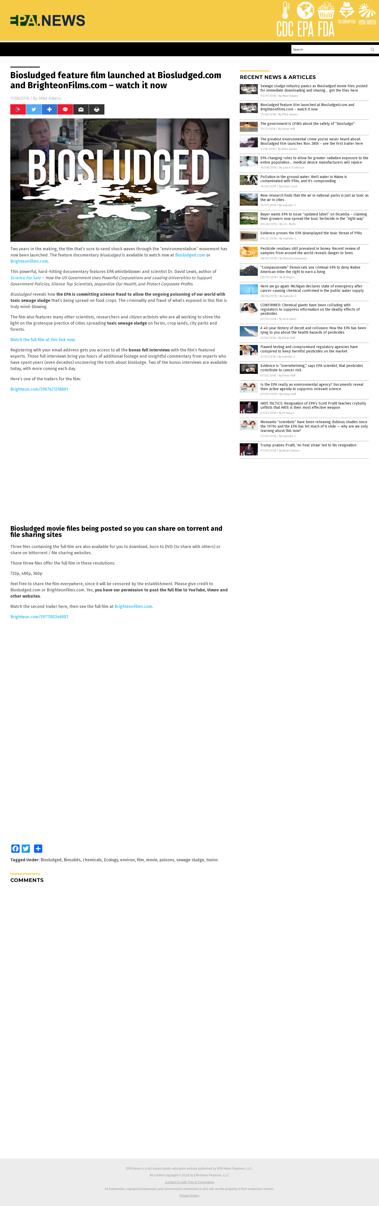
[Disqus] (119, 951)
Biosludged (51, 859)
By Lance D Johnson (291, 167)
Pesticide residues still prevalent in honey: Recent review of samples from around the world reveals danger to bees (310, 250)
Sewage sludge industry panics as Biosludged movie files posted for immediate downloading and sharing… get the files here (313, 88)
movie (151, 859)
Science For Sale (25, 277)
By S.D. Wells (287, 224)
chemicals (92, 859)
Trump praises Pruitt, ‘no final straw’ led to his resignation (308, 445)
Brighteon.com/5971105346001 (39, 616)
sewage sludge (190, 859)
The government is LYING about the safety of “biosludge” (307, 124)
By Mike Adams (288, 96)
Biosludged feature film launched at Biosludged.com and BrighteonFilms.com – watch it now (307, 107)
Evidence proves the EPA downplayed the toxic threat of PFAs (311, 233)
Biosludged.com (190, 255)
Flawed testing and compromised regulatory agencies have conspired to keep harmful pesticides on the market (309, 349)
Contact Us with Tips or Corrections (189, 1182)
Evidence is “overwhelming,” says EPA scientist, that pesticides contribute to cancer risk (311, 368)
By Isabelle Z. (287, 205)
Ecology (111, 859)
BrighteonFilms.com (29, 261)
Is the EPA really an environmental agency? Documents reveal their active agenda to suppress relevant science (312, 386)
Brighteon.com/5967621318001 (39, 389)
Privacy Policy (189, 1195)
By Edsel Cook (288, 186)
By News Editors (289, 450)
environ (127, 859)
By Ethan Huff (286, 129)
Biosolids (72, 859)
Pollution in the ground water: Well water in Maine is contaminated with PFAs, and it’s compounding (303, 179)
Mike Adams (50, 98)
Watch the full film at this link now (42, 339)
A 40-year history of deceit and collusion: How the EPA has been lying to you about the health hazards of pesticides (313, 330)
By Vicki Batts (287, 319)
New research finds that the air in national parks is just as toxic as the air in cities (314, 197)
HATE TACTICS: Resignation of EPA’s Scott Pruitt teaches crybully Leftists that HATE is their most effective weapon (313, 405)
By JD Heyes (286, 277)
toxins (212, 859)
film (140, 859)
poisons (166, 859)
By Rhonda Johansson (293, 258)
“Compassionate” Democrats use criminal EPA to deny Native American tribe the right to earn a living (310, 269)
